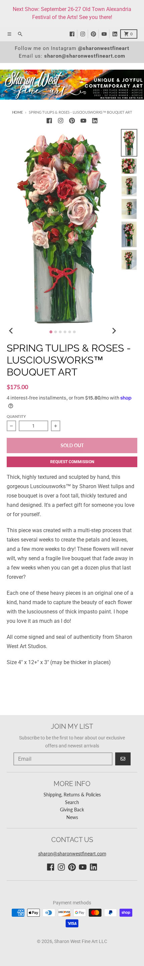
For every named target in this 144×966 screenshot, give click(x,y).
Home (17, 112)
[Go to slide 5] (69, 332)
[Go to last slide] (11, 331)
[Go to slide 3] (60, 332)
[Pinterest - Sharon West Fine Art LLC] (95, 34)
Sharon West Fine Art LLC (80, 941)
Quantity (16, 416)
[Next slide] (113, 331)
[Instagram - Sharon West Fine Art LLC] (84, 34)
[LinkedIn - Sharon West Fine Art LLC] (116, 34)
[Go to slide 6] (74, 332)
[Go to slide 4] (65, 332)
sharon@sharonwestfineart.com (84, 56)
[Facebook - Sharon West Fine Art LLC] (73, 34)
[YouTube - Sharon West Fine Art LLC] (105, 34)
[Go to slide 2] (55, 332)
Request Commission (72, 462)
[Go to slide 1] (50, 331)
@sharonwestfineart (103, 48)
